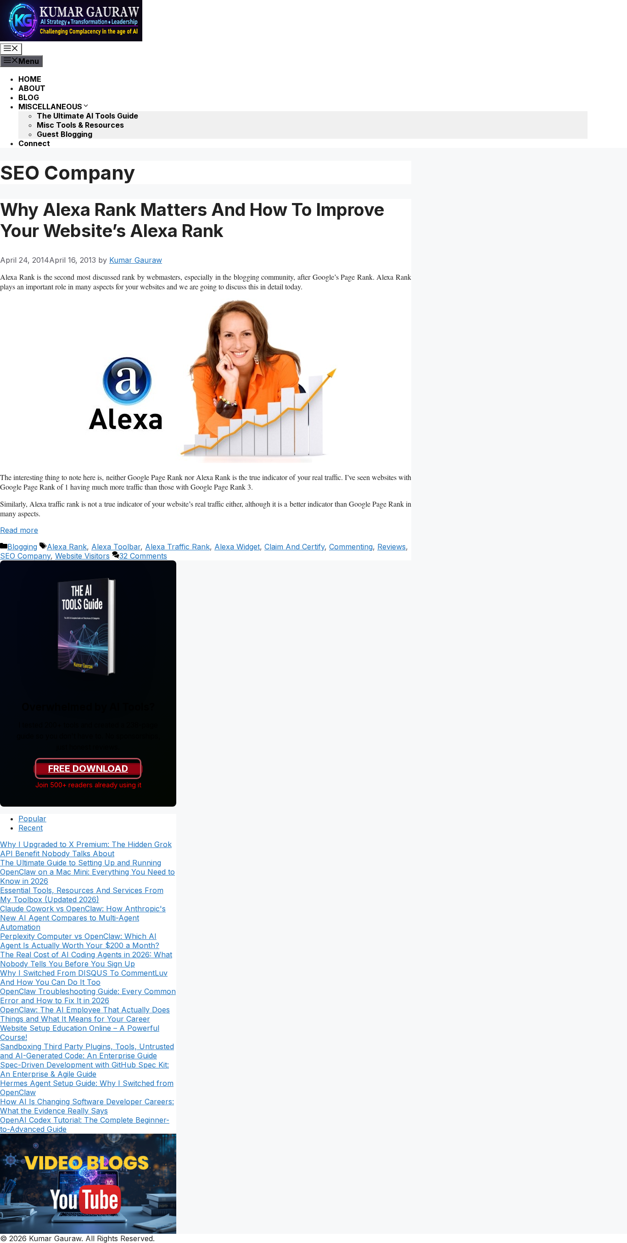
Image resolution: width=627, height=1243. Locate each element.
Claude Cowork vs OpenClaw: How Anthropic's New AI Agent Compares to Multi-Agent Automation (83, 918)
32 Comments (143, 555)
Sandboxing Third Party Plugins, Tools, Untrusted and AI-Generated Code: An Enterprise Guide (87, 1051)
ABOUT (31, 88)
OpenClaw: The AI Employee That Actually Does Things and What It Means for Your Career (85, 1014)
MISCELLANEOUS (50, 106)
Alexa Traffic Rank (177, 546)
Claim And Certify (294, 546)
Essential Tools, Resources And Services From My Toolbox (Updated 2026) (81, 895)
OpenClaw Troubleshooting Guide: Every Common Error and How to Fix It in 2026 (88, 996)
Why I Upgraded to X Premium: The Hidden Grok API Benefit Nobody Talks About (86, 849)
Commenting (351, 546)
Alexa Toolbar (115, 546)
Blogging (22, 546)
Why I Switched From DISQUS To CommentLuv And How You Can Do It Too (84, 977)
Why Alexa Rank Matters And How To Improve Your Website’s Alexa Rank (192, 220)
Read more (19, 530)
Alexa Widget (237, 546)
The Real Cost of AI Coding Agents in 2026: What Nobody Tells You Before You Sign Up (86, 959)
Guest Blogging (64, 134)
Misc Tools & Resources (80, 125)
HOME (29, 79)
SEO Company (25, 555)
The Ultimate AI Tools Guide (87, 115)
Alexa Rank (67, 546)
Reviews (391, 546)
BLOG (28, 97)
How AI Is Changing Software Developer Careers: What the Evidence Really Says (87, 1106)
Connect (34, 143)
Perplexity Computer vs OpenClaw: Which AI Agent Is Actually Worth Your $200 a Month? (79, 941)
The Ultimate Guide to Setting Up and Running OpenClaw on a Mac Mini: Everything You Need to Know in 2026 (87, 872)
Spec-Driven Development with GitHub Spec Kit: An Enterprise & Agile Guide (84, 1069)
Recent (30, 827)
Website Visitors (82, 555)
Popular (32, 818)
